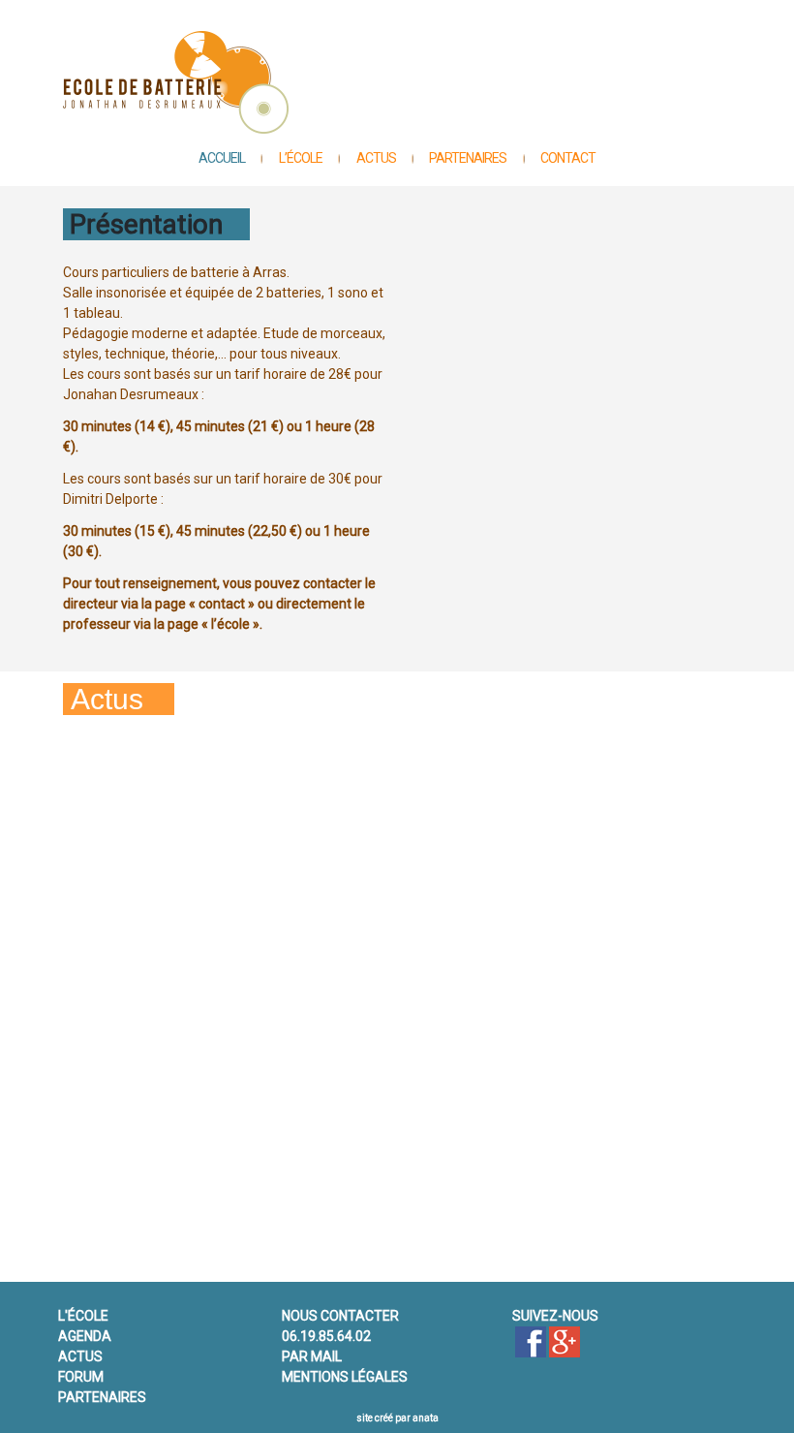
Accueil (221, 158)
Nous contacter (340, 1316)
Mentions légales (345, 1377)
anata (425, 1418)
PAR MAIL (312, 1356)
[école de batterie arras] (530, 1341)
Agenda (84, 1336)
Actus (376, 158)
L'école (83, 1316)
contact (568, 158)
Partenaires (467, 158)
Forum (81, 1377)
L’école (300, 158)
